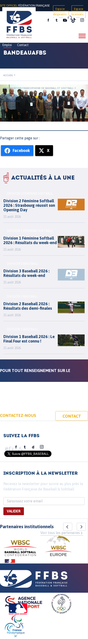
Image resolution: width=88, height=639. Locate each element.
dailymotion (33, 447)
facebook (48, 20)
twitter (56, 20)
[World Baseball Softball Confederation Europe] (58, 546)
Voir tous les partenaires (60, 533)
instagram (82, 20)
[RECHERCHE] (70, 18)
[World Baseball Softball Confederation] (20, 548)
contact (72, 416)
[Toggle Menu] (82, 36)
